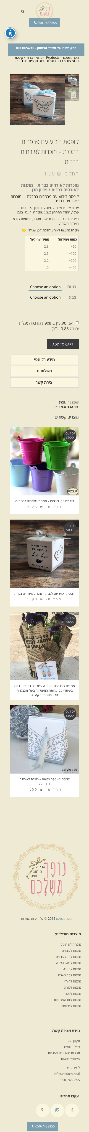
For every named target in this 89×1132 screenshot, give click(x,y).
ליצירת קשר (72, 1067)
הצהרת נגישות (70, 1059)
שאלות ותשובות (70, 1047)
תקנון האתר (72, 1040)
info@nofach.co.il (66, 1073)
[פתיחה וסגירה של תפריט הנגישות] (10, 33)
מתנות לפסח (73, 993)
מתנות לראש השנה (68, 963)
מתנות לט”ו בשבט (69, 975)
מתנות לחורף (72, 981)
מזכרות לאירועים (70, 944)
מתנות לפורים (72, 987)
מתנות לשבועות (71, 1006)
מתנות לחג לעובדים (68, 956)
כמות (71, 286)
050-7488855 (47, 22)
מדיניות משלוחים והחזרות (64, 1053)
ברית (57, 407)
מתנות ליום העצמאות (67, 999)
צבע (72, 297)
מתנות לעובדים (71, 950)
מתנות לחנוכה (72, 969)
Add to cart (62, 344)
